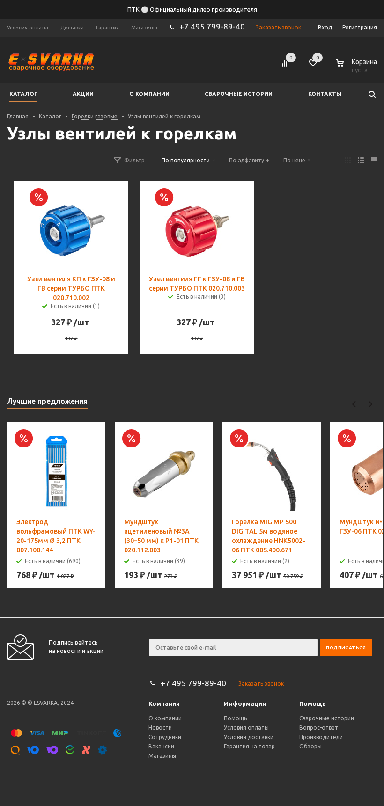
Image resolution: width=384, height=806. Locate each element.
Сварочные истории (326, 718)
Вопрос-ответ (318, 728)
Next (370, 404)
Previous (354, 404)
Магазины (162, 756)
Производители (321, 737)
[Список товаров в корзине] (357, 68)
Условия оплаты (246, 728)
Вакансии (161, 746)
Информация (245, 703)
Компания (164, 703)
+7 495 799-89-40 (212, 26)
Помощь (312, 703)
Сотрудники (164, 737)
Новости (160, 728)
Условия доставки (248, 737)
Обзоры (310, 746)
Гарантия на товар (249, 746)
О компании (165, 718)
